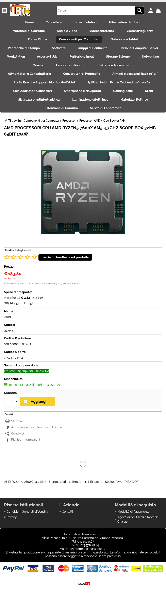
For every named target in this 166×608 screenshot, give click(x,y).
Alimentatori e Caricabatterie (29, 74)
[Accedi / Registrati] (151, 10)
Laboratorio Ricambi (71, 65)
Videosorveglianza (139, 31)
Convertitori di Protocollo (81, 74)
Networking (150, 56)
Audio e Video (67, 31)
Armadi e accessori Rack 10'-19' (135, 74)
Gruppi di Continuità (92, 48)
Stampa (16, 421)
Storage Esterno (118, 56)
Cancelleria (54, 22)
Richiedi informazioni (25, 439)
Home (29, 22)
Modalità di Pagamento (133, 511)
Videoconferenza (101, 31)
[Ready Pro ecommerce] (83, 583)
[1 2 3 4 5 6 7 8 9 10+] (11, 402)
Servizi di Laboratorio (105, 108)
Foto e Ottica (37, 39)
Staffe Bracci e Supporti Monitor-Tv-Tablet (44, 82)
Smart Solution (86, 22)
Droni (149, 91)
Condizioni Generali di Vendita (27, 511)
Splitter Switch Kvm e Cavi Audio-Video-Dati (119, 82)
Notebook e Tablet (124, 39)
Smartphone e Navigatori (82, 91)
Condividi (17, 433)
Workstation (16, 56)
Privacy (12, 517)
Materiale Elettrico (134, 99)
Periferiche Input (81, 56)
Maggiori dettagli (21, 303)
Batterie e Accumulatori (115, 65)
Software (59, 48)
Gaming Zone (123, 91)
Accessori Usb (47, 56)
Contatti (67, 511)
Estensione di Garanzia (61, 108)
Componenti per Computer (79, 39)
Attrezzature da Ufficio (125, 22)
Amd (7, 317)
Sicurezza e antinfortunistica (39, 99)
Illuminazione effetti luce (90, 99)
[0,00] (159, 10)
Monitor (38, 65)
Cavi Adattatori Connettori (32, 91)
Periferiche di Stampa (24, 48)
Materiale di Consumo (29, 31)
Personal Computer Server (139, 48)
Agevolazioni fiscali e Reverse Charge (138, 519)
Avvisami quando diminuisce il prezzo (37, 427)
